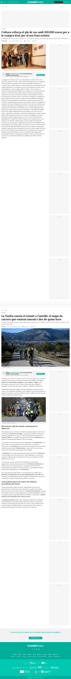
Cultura (34, 654)
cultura (3, 28)
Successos (44, 654)
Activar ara (40, 75)
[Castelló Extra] (35, 647)
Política (49, 654)
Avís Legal (24, 656)
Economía (29, 654)
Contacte (13, 656)
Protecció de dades (32, 656)
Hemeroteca (55, 654)
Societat (39, 654)
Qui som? (18, 656)
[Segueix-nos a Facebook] (6, 2)
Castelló (3, 312)
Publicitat (50, 656)
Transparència (57, 656)
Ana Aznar (3, 326)
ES (16, 2)
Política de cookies (42, 656)
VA (14, 2)
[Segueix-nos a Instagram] (10, 2)
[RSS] (12, 2)
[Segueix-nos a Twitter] (8, 2)
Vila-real (19, 654)
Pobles (24, 654)
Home (3, 6)
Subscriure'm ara (35, 638)
